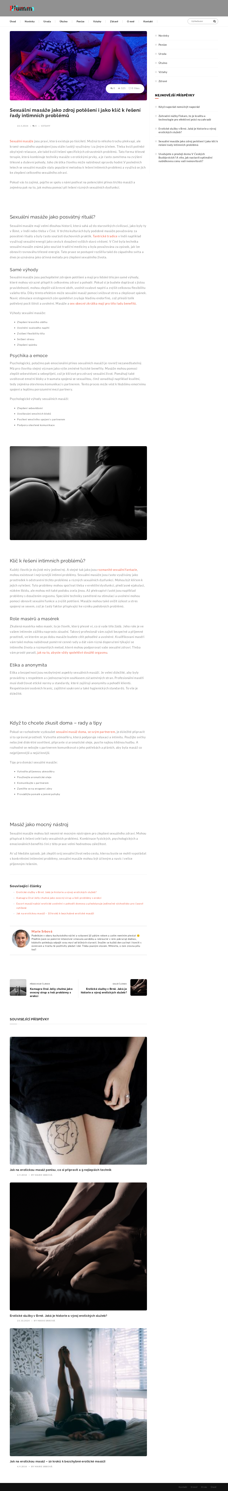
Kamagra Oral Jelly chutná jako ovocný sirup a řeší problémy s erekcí (59, 897)
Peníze (80, 21)
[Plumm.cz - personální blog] (22, 8)
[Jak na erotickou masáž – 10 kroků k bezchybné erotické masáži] (78, 1392)
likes (136, 88)
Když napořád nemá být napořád (179, 106)
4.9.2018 (22, 1175)
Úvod (13, 21)
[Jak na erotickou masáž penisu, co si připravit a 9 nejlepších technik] (78, 1101)
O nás (204, 1487)
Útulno (64, 21)
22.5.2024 (22, 125)
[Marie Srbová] (21, 938)
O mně (130, 21)
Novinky (30, 21)
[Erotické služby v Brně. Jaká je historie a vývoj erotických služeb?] (78, 1246)
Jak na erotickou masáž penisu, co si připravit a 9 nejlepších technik (61, 1170)
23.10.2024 (23, 1320)
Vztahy (97, 21)
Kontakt (148, 21)
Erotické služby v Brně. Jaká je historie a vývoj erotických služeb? (56, 892)
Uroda (47, 21)
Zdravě (114, 21)
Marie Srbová (42, 931)
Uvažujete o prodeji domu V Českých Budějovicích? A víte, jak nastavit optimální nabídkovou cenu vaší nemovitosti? (185, 157)
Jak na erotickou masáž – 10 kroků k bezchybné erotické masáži (55, 913)
